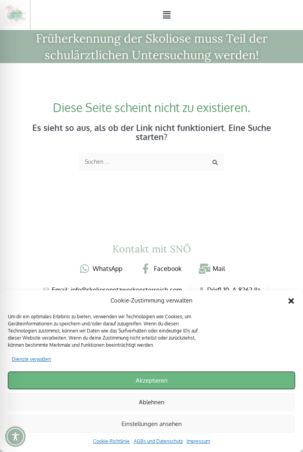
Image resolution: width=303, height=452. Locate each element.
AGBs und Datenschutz (158, 441)
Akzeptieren (152, 380)
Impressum (198, 441)
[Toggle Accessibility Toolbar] (15, 436)
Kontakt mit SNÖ (151, 249)
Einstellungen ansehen (152, 424)
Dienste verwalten (31, 359)
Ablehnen (152, 402)
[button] (291, 301)
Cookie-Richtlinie (111, 441)
